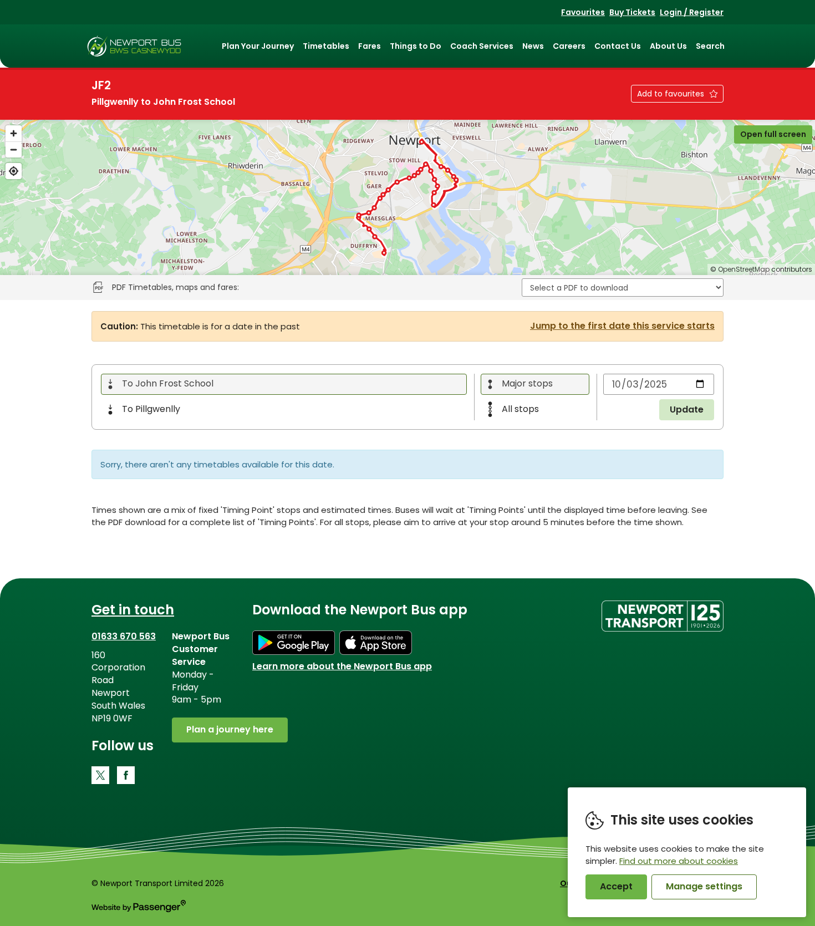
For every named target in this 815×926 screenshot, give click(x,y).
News (533, 46)
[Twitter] (100, 775)
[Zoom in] (14, 133)
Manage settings (704, 886)
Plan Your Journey (258, 46)
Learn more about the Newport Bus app (342, 666)
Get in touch (132, 610)
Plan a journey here (229, 729)
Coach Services (481, 46)
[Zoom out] (14, 149)
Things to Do (415, 46)
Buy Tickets (632, 12)
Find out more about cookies (678, 861)
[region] (407, 197)
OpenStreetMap (744, 269)
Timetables (326, 46)
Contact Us (617, 46)
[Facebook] (126, 775)
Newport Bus (134, 46)
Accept (616, 886)
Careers (569, 46)
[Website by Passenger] (138, 909)
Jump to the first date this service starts (622, 326)
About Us (668, 46)
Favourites (583, 12)
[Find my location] (14, 171)
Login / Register (692, 12)
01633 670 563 (123, 636)
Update (687, 409)
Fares (369, 46)
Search (710, 46)
